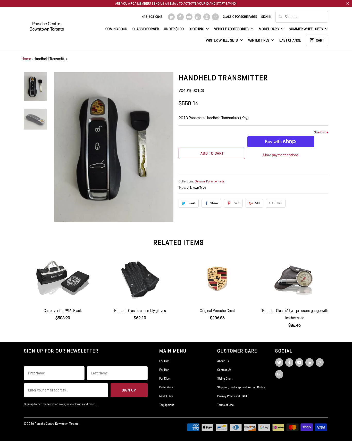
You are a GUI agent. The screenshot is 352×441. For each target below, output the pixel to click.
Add (257, 203)
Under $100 (174, 29)
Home (26, 58)
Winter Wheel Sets (222, 40)
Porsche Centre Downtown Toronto (57, 423)
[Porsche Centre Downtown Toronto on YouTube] (189, 16)
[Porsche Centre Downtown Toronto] (47, 24)
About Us (223, 360)
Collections (166, 387)
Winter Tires (259, 40)
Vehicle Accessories (231, 29)
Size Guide (321, 132)
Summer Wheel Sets (306, 29)
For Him (164, 360)
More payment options (281, 155)
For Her (164, 369)
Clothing (197, 29)
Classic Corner (145, 29)
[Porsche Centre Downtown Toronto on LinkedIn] (198, 16)
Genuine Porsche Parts (209, 181)
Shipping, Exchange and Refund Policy (241, 387)
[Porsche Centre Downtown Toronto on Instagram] (206, 16)
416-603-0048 (152, 16)
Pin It (236, 203)
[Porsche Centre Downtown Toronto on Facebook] (180, 16)
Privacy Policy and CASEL (233, 396)
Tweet (191, 203)
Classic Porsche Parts (240, 16)
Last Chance (290, 40)
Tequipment (166, 404)
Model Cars (269, 29)
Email (278, 203)
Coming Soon (116, 29)
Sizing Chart (224, 378)
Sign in (266, 16)
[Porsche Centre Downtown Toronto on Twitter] (171, 16)
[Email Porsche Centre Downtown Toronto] (215, 16)
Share (214, 203)
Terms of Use (225, 404)
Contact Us (224, 369)
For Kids (164, 378)
